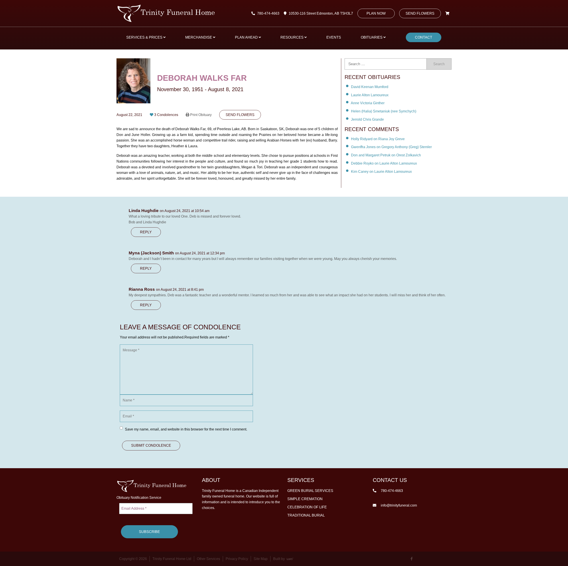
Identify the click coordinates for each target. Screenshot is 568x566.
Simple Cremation (305, 499)
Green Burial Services (310, 490)
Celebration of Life (307, 507)
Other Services (208, 559)
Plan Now (376, 13)
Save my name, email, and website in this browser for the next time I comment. (186, 429)
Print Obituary (201, 115)
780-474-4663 (268, 13)
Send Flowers (420, 13)
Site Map (261, 559)
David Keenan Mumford (369, 87)
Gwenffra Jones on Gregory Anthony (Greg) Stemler (391, 147)
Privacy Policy (237, 559)
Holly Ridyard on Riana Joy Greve (378, 139)
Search (439, 64)
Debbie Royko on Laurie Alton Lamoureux (384, 163)
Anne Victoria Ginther (368, 103)
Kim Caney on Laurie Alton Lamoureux (381, 171)
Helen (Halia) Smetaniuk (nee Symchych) (383, 111)
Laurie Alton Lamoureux (370, 95)
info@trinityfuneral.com (398, 505)
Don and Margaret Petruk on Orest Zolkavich (386, 155)
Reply (146, 232)
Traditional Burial (306, 515)
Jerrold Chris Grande (367, 119)
